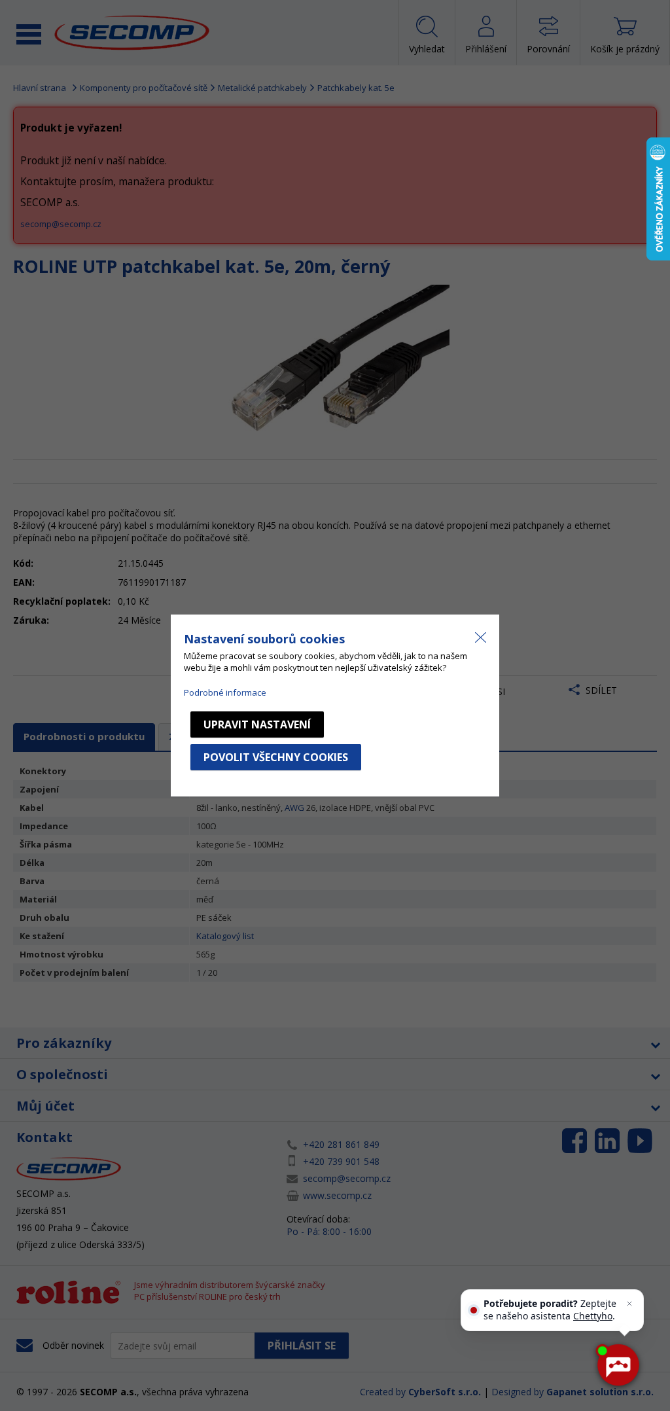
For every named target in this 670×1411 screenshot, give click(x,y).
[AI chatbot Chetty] (617, 1364)
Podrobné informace (225, 692)
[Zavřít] (629, 1303)
